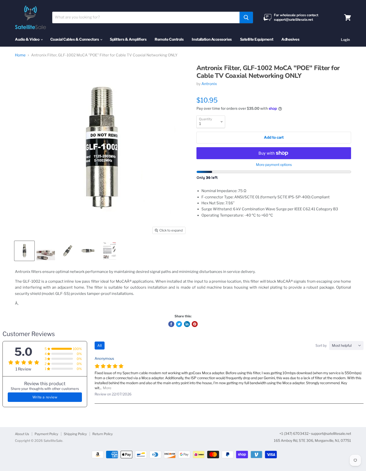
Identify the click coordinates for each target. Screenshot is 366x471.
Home (20, 55)
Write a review (44, 397)
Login (345, 39)
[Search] (246, 17)
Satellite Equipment (256, 39)
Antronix (209, 84)
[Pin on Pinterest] (195, 324)
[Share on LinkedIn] (187, 324)
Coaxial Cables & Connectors (75, 39)
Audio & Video (27, 39)
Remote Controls (169, 39)
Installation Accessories (212, 39)
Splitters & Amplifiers (128, 39)
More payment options (274, 165)
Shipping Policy (75, 434)
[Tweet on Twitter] (179, 324)
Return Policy (102, 434)
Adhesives (290, 39)
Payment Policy (46, 434)
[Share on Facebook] (171, 324)
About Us (22, 434)
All (99, 345)
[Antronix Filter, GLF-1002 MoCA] (24, 251)
